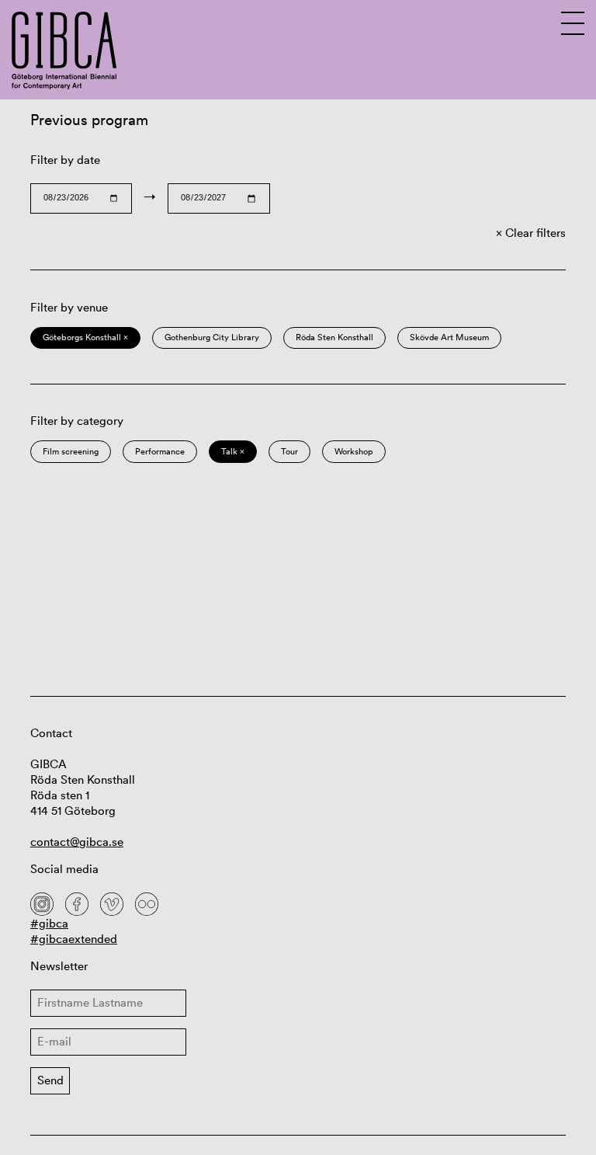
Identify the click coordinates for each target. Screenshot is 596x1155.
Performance (160, 451)
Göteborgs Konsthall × (85, 337)
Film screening (71, 451)
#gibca (49, 923)
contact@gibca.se (76, 841)
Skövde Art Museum (449, 337)
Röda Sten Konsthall (334, 337)
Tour (289, 451)
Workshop (353, 451)
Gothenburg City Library (212, 337)
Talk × (232, 451)
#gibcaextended (73, 938)
